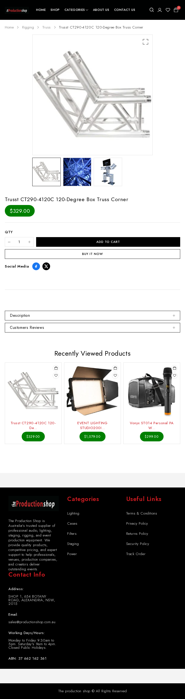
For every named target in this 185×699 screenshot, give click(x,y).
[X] (46, 266)
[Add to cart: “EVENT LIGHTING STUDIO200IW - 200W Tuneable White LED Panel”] (115, 368)
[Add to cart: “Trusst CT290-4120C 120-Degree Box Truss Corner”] (56, 368)
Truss (46, 27)
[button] (145, 41)
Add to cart (108, 242)
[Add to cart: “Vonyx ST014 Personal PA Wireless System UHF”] (174, 368)
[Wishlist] (168, 10)
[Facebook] (36, 266)
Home (9, 27)
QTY (9, 232)
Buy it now (92, 254)
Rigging (28, 27)
